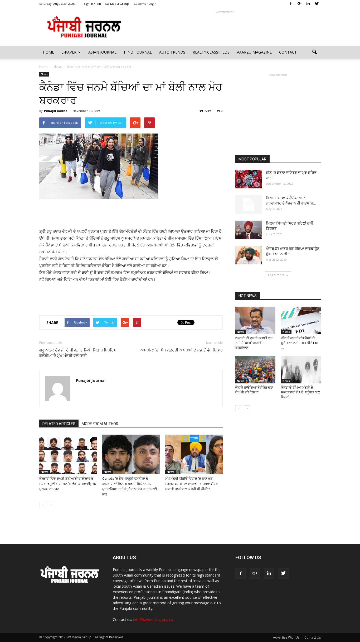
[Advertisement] (225, 27)
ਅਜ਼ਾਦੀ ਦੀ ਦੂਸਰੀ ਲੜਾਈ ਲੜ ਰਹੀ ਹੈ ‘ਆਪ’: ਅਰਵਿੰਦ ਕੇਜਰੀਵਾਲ (254, 343)
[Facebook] (291, 3)
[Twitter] (317, 3)
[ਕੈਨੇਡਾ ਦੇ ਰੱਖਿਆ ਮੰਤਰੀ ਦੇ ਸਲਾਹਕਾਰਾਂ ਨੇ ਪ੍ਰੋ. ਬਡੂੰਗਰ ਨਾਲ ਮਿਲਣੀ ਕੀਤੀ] (301, 369)
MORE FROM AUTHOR (100, 424)
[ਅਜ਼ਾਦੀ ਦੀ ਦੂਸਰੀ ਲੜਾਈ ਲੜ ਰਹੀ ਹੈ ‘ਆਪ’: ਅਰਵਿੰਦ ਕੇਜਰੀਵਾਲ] (255, 320)
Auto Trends (172, 52)
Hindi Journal (138, 52)
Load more (276, 275)
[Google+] (299, 3)
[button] (314, 52)
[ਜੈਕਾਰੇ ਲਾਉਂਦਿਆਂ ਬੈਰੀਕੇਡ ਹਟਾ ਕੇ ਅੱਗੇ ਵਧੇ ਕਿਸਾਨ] (255, 369)
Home (48, 52)
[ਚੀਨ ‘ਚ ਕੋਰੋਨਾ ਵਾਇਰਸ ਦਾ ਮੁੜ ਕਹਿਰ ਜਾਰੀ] (248, 179)
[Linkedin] (308, 3)
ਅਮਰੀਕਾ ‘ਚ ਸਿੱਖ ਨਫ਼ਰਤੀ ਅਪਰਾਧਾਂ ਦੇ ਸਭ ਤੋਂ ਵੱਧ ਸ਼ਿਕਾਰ (181, 350)
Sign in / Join (92, 4)
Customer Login (145, 4)
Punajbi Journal (56, 111)
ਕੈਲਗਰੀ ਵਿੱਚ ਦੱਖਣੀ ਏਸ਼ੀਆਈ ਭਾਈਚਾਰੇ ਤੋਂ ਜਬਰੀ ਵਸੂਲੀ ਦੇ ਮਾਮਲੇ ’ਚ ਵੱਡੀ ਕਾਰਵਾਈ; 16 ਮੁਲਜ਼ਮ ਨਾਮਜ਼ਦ (67, 484)
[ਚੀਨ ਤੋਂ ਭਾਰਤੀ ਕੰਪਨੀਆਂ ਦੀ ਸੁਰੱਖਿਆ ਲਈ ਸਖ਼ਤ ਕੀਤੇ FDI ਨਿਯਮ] (301, 320)
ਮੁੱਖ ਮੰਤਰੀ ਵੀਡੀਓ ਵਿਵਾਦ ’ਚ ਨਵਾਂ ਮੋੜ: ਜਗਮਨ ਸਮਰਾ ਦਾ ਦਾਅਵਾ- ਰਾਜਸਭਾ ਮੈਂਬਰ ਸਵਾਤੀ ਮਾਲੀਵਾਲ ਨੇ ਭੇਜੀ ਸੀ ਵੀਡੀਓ (191, 484)
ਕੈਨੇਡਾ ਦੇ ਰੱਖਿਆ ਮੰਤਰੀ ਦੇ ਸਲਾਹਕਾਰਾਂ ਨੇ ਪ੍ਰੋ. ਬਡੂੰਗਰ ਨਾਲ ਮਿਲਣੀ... (300, 392)
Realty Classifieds (211, 52)
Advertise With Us (286, 637)
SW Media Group (117, 4)
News (44, 74)
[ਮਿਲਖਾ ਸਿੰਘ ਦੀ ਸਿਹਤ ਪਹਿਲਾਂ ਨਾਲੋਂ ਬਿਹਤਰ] (248, 230)
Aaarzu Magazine (254, 52)
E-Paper (68, 52)
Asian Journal (102, 52)
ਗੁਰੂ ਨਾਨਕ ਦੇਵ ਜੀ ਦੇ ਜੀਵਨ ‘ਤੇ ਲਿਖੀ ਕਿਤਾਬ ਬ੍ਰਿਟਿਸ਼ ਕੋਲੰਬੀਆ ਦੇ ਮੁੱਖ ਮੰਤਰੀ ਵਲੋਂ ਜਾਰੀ (77, 353)
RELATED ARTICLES (58, 424)
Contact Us (312, 637)
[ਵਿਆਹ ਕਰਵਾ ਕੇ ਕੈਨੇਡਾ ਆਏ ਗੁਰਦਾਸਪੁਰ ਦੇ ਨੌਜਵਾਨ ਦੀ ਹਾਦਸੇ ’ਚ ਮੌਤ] (248, 204)
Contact (288, 52)
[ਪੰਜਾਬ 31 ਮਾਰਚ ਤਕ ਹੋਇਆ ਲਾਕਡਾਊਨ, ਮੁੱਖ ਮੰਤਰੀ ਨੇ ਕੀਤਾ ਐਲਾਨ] (248, 255)
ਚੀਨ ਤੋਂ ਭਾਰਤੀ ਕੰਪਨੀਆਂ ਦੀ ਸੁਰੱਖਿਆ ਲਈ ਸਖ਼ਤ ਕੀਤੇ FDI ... (299, 343)
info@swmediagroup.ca (153, 619)
